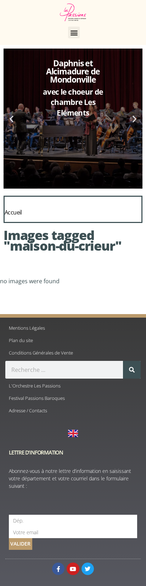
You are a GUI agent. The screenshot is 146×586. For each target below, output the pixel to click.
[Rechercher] (132, 370)
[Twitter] (88, 569)
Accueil (13, 212)
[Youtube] (73, 569)
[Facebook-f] (58, 569)
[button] (74, 32)
